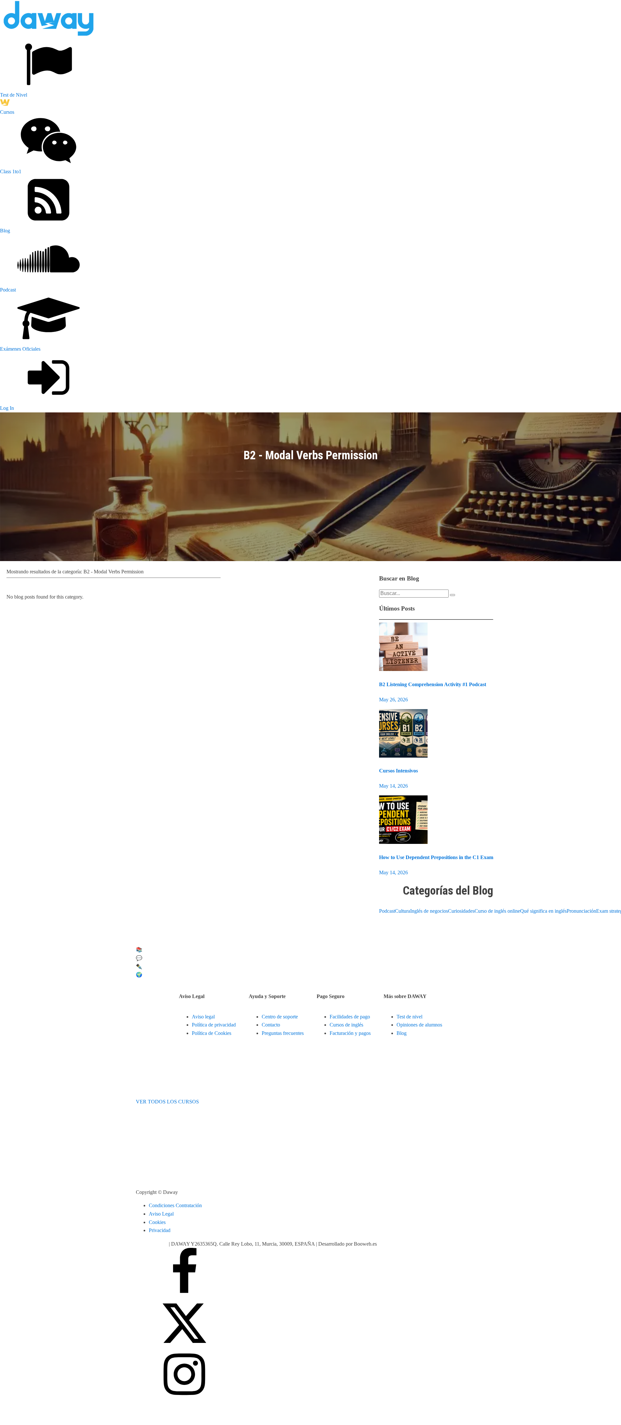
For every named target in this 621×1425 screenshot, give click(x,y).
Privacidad (159, 1230)
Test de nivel (409, 1016)
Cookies (157, 1222)
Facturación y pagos (350, 1033)
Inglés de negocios (429, 911)
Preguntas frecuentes (283, 1033)
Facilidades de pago (350, 1016)
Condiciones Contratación (175, 1205)
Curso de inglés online (497, 911)
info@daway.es (152, 1244)
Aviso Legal (161, 1214)
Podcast (387, 911)
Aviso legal (203, 1016)
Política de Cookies (211, 1033)
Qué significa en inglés (543, 911)
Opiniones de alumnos (419, 1024)
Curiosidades (461, 911)
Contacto (271, 1024)
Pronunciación (581, 911)
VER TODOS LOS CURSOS (167, 1101)
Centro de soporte (280, 1016)
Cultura (402, 911)
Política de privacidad (214, 1024)
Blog (402, 1033)
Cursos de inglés (346, 1024)
